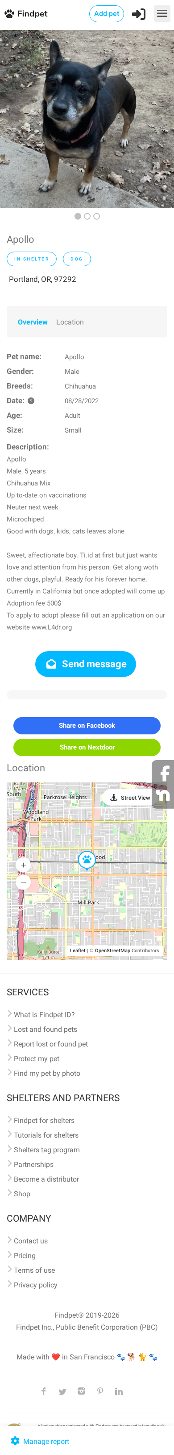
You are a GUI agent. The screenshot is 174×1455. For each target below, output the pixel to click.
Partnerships (34, 1164)
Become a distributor (46, 1179)
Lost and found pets (45, 1029)
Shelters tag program (47, 1150)
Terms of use (34, 1270)
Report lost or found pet (51, 1044)
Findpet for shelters (44, 1120)
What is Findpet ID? (44, 1014)
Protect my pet (36, 1058)
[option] (87, 119)
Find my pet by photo (47, 1073)
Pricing (25, 1255)
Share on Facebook (87, 725)
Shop (22, 1194)
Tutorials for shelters (46, 1135)
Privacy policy (36, 1285)
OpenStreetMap (112, 951)
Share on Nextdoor (87, 747)
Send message (93, 663)
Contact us (31, 1241)
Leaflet (78, 951)
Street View (135, 797)
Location (70, 322)
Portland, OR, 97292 (42, 279)
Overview (33, 322)
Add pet (106, 13)
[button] (80, 851)
